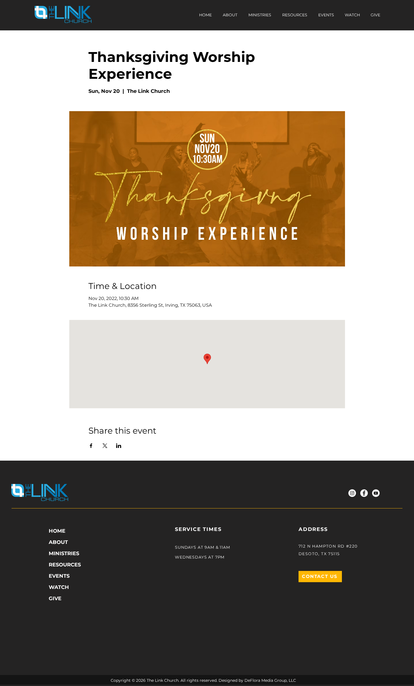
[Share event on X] (105, 445)
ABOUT (58, 542)
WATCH (59, 587)
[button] (295, 15)
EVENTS (59, 576)
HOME (57, 531)
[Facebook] (364, 493)
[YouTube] (376, 493)
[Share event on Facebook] (91, 445)
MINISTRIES (64, 553)
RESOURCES (65, 565)
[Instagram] (352, 493)
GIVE (55, 598)
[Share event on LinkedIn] (118, 445)
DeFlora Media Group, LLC (270, 680)
